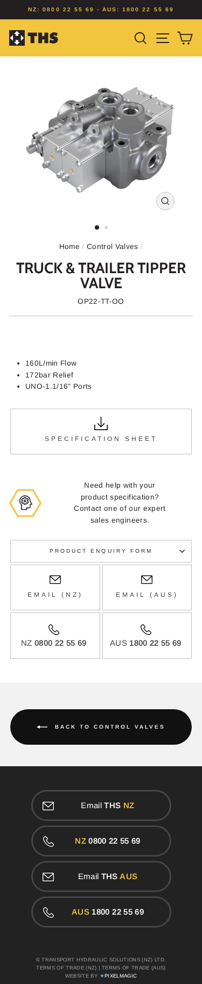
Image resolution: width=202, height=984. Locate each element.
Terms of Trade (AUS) (134, 968)
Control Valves (112, 247)
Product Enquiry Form (101, 551)
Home (69, 247)
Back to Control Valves (108, 727)
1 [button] (97, 228)
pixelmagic (121, 976)
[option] (101, 9)
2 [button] (107, 228)
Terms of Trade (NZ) (66, 968)
